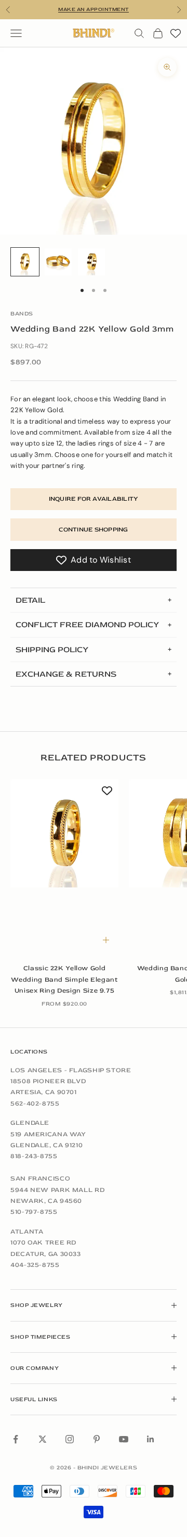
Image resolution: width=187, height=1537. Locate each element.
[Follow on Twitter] (42, 1439)
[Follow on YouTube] (123, 1439)
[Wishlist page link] (175, 33)
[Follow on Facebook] (15, 1439)
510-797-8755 (34, 1212)
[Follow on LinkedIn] (150, 1439)
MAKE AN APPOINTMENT (93, 9)
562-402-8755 (35, 1103)
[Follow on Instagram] (69, 1439)
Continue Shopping (93, 529)
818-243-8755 (34, 1156)
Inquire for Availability (94, 499)
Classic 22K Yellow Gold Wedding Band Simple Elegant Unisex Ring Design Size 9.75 (64, 979)
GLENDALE (29, 1123)
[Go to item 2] (58, 261)
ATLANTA (26, 1231)
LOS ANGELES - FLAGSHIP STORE (70, 1070)
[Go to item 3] (91, 261)
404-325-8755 (35, 1265)
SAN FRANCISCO (40, 1178)
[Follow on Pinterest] (96, 1439)
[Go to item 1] (24, 261)
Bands (21, 313)
